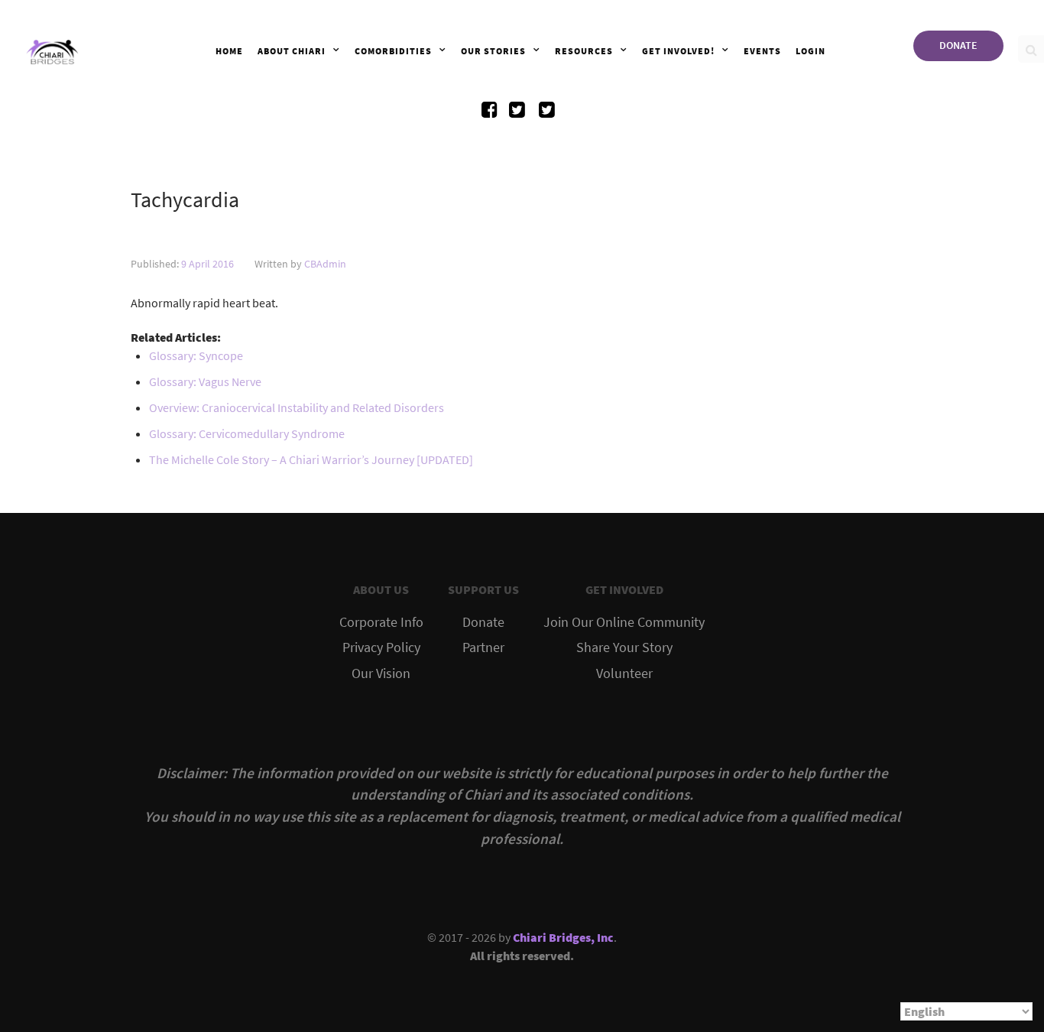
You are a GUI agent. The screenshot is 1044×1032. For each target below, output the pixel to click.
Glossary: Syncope (196, 355)
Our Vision (381, 673)
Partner (483, 647)
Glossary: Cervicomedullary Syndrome (247, 433)
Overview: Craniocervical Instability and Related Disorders (296, 407)
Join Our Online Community (624, 622)
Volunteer (624, 673)
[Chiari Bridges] (52, 49)
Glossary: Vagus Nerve (205, 381)
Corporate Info (381, 622)
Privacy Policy (381, 647)
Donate (483, 622)
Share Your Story (624, 647)
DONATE (958, 45)
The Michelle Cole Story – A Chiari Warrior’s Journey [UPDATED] (311, 459)
